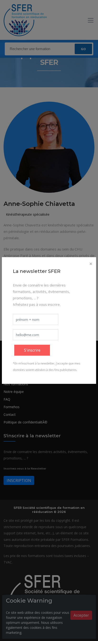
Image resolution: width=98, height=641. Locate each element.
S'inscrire (32, 350)
